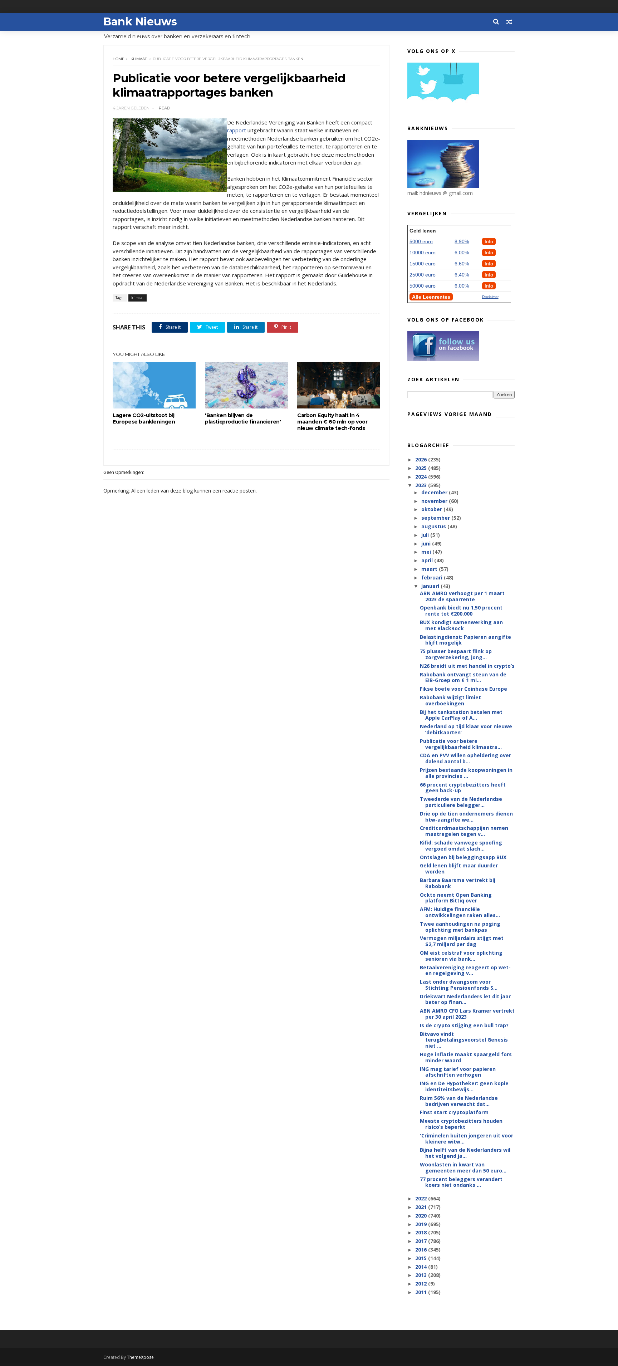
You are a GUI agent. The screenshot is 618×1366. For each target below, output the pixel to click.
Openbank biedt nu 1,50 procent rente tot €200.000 (461, 610)
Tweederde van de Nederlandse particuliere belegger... (461, 801)
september (436, 517)
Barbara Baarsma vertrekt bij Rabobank (457, 883)
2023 (421, 485)
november (435, 501)
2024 (421, 476)
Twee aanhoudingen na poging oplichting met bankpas (460, 926)
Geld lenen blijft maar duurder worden (459, 868)
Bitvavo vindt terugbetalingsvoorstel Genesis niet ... (464, 1039)
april (427, 560)
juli (425, 535)
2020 (421, 1215)
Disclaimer (490, 297)
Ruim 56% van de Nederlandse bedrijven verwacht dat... (459, 1101)
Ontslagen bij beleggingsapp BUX (463, 857)
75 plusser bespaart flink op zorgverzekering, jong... (456, 654)
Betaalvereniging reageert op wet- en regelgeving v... (465, 970)
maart (430, 569)
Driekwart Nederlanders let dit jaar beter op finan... (465, 999)
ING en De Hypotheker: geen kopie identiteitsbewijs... (464, 1086)
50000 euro (422, 286)
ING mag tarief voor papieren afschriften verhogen (458, 1072)
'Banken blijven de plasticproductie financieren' (243, 418)
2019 (421, 1224)
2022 (421, 1198)
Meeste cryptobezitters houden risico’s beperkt (461, 1123)
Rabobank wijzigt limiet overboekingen (450, 700)
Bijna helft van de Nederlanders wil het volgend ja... (465, 1152)
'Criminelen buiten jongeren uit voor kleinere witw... (466, 1138)
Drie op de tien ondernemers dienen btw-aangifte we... (466, 816)
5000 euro (421, 241)
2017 (421, 1241)
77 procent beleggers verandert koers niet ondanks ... (461, 1182)
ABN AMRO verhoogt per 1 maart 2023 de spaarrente (462, 596)
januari (431, 586)
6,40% (462, 275)
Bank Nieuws (140, 21)
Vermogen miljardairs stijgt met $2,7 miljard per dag (462, 941)
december (435, 492)
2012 (421, 1283)
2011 (421, 1292)
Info (489, 241)
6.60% (462, 263)
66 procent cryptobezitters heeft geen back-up (463, 787)
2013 (421, 1275)
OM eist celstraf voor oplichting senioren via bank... (461, 955)
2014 (421, 1266)
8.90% (462, 241)
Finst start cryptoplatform (454, 1112)
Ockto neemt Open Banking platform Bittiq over (456, 897)
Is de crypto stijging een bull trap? (464, 1025)
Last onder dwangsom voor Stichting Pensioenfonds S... (458, 984)
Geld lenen (422, 231)
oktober (432, 509)
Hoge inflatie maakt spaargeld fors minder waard (466, 1057)
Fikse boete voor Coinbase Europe (463, 688)
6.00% (462, 252)
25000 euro (422, 275)
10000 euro (422, 252)
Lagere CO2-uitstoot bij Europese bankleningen (144, 418)
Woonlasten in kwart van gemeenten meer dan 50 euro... (463, 1167)
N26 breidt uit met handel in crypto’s (467, 665)
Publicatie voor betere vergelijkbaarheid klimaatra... (461, 744)
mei (426, 551)
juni (426, 543)
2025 (421, 468)
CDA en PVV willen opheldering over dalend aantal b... (465, 758)
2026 (421, 459)
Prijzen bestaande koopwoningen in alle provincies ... (466, 773)
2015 (421, 1258)
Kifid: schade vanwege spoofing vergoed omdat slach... (461, 845)
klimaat (139, 59)
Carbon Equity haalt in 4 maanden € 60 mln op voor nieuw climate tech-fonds (332, 421)
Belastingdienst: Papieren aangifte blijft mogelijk (465, 639)
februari (432, 577)
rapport (236, 130)
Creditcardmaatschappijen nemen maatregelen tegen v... (464, 830)
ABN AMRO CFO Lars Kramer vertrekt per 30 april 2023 (467, 1013)
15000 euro (422, 263)
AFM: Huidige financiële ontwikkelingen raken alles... (460, 912)
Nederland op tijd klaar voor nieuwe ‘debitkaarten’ (466, 729)
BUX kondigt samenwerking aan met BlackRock (461, 625)
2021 (421, 1207)
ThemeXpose (140, 1357)
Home (118, 59)
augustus (434, 526)
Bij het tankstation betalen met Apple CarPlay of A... (461, 715)
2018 (421, 1232)
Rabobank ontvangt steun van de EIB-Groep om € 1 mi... (463, 677)
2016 (421, 1249)
